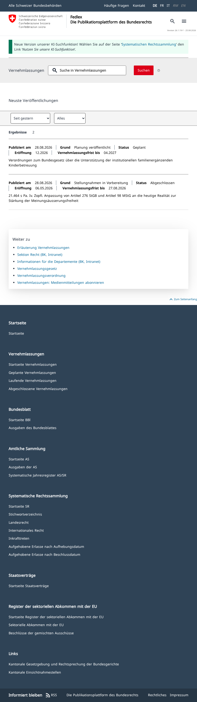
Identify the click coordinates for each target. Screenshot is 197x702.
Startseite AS (19, 459)
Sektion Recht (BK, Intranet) (39, 254)
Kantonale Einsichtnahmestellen (35, 672)
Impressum (179, 695)
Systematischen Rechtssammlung (149, 44)
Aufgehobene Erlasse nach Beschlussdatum (44, 554)
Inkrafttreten (19, 538)
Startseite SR (19, 506)
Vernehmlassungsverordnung (41, 275)
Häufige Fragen (116, 5)
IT (168, 5)
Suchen (144, 70)
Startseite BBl (20, 419)
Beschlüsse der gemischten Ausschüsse (41, 633)
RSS (51, 695)
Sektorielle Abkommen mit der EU (36, 625)
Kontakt (139, 5)
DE (155, 5)
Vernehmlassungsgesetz (37, 268)
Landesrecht (19, 522)
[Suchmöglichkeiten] (158, 70)
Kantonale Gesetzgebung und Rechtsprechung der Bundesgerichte (64, 664)
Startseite (16, 333)
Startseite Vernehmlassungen (33, 364)
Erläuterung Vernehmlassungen (43, 247)
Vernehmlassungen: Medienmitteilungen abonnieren (60, 282)
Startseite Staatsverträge (29, 585)
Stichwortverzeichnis (25, 514)
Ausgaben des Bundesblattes (32, 427)
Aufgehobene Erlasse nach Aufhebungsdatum (46, 546)
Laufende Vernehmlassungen (32, 380)
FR (162, 5)
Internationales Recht (26, 530)
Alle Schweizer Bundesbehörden (35, 5)
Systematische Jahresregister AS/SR (37, 475)
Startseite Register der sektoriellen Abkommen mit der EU (56, 617)
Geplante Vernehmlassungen (32, 372)
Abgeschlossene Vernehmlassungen (38, 388)
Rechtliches (157, 695)
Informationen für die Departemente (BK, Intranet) (58, 261)
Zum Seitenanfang (182, 299)
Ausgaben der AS (23, 467)
